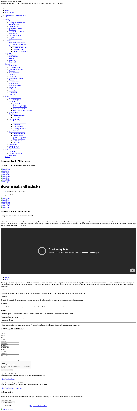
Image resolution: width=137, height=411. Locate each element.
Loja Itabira (12, 151)
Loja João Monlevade (15, 153)
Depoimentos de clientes (16, 31)
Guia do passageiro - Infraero (22, 110)
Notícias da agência (15, 99)
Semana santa (13, 83)
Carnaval (12, 74)
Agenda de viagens (15, 98)
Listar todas (12, 94)
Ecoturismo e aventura (16, 78)
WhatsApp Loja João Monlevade (11, 388)
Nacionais (12, 60)
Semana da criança (15, 85)
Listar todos (16, 117)
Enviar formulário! (7, 370)
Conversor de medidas (20, 107)
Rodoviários (12, 87)
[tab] (7, 277)
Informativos (13, 33)
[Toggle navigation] (1, 16)
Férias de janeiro (14, 82)
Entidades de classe (19, 128)
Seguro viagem (17, 141)
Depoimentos (13, 144)
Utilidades (12, 101)
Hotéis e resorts (14, 89)
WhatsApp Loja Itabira (8, 379)
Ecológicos (12, 55)
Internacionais (13, 56)
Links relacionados (15, 35)
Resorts (11, 58)
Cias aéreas (16, 124)
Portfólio (11, 37)
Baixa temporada (14, 73)
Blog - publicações (14, 112)
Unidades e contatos (15, 39)
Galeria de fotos (14, 24)
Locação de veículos (19, 137)
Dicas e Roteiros (18, 126)
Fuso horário (17, 103)
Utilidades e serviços (19, 123)
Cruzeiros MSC (13, 62)
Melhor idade (13, 91)
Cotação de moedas (19, 105)
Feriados (11, 80)
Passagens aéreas (19, 139)
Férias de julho (13, 92)
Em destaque (13, 65)
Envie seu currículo (19, 108)
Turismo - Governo (19, 121)
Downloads (12, 30)
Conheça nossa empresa (17, 22)
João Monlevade (10, 12)
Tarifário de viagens (19, 115)
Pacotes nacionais (14, 67)
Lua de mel (12, 76)
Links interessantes (15, 119)
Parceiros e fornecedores (17, 132)
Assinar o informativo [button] (8, 402)
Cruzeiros (12, 71)
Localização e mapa (15, 28)
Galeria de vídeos (14, 26)
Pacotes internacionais (16, 69)
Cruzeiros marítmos (19, 133)
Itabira (7, 10)
